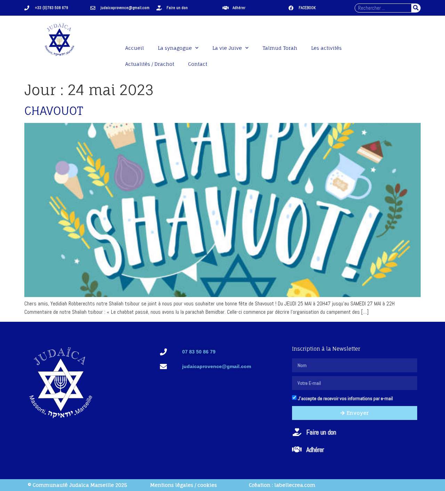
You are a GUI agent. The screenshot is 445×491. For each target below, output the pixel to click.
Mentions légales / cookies (183, 485)
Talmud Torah (279, 48)
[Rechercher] (415, 8)
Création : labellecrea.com (282, 485)
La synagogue (175, 48)
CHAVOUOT (53, 111)
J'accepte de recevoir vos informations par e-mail (345, 398)
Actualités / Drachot (149, 64)
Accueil (134, 48)
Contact (197, 64)
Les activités (326, 48)
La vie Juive (227, 48)
